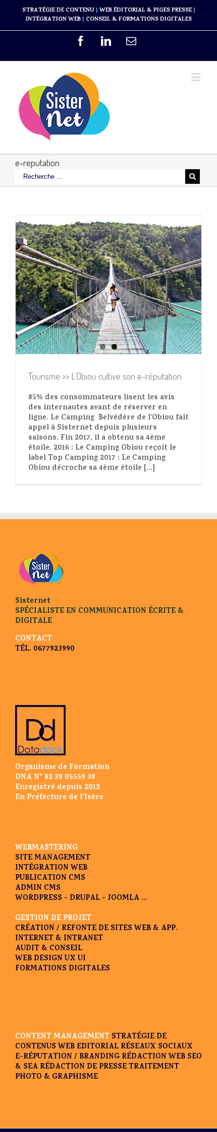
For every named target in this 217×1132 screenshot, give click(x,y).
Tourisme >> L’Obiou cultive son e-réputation (105, 376)
